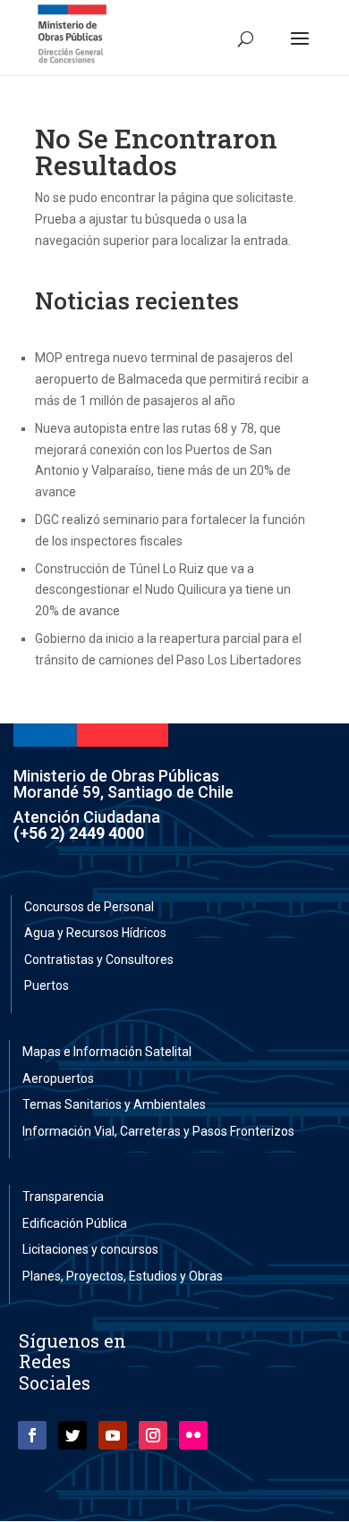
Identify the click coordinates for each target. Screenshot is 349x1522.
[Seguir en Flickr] (193, 1435)
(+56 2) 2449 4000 (78, 833)
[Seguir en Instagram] (153, 1435)
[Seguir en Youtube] (112, 1435)
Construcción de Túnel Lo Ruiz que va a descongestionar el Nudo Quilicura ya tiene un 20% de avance (163, 590)
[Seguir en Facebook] (32, 1435)
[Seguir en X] (72, 1435)
